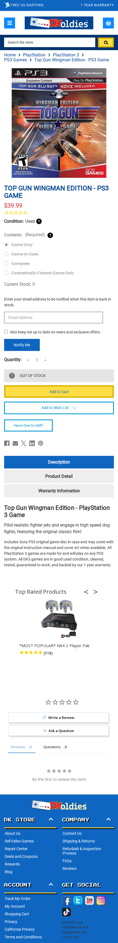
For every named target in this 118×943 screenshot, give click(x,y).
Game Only (22, 244)
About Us (12, 833)
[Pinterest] (40, 443)
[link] (59, 212)
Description (59, 462)
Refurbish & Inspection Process (82, 851)
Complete (20, 263)
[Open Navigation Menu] (9, 23)
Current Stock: (19, 284)
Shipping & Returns (79, 841)
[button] (88, 592)
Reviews (70, 868)
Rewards (12, 864)
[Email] (15, 443)
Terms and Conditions (23, 937)
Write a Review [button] (61, 717)
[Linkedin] (32, 443)
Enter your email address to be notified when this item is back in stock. (57, 302)
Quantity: (13, 360)
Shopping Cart (17, 914)
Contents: (24, 235)
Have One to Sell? (28, 425)
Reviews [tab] (18, 746)
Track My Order (17, 898)
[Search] (106, 42)
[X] (23, 443)
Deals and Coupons (21, 856)
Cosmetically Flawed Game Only (42, 273)
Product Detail (59, 476)
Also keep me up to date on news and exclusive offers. (55, 332)
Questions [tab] (52, 746)
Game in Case (24, 254)
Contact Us (72, 833)
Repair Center (16, 849)
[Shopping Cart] (108, 23)
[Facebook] (7, 443)
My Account (15, 906)
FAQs (67, 861)
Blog (8, 872)
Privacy (11, 921)
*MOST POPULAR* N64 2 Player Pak (54, 645)
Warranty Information (59, 490)
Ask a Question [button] (61, 730)
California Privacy (20, 929)
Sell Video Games (19, 841)
